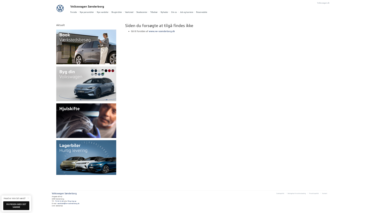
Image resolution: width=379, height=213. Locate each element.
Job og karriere (186, 12)
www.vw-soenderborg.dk (162, 31)
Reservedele (201, 12)
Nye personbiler (87, 12)
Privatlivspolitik (314, 193)
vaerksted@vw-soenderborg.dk (68, 203)
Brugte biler (116, 12)
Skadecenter (141, 12)
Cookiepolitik (280, 193)
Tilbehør (154, 12)
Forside (73, 12)
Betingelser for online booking (297, 193)
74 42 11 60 (59, 201)
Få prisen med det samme (16, 206)
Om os (174, 12)
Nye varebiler (103, 12)
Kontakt (324, 193)
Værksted (129, 12)
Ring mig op (72, 201)
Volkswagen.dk (323, 2)
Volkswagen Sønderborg (87, 6)
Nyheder (164, 12)
